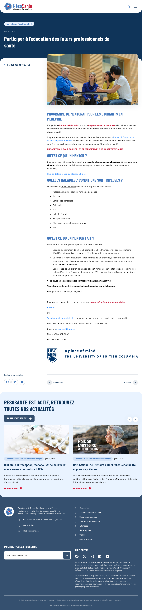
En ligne (51, 307)
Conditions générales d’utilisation (81, 605)
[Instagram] (92, 556)
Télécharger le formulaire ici (60, 318)
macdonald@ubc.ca (65, 328)
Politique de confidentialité (59, 605)
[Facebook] (77, 556)
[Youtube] (107, 556)
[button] (135, 6)
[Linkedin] (100, 556)
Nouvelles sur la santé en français (28, 458)
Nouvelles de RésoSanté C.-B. (19, 24)
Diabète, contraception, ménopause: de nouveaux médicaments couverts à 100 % (34, 467)
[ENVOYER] (66, 555)
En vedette (10, 458)
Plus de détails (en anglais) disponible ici (66, 173)
